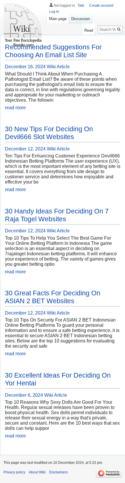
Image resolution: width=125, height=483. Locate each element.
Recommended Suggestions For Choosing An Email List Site (53, 51)
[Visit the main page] (23, 23)
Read (88, 30)
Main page (58, 19)
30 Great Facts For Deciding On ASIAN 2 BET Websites (52, 297)
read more (15, 107)
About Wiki (37, 472)
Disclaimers (58, 472)
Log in (54, 12)
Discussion (80, 19)
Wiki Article (58, 66)
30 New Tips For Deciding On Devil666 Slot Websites (49, 133)
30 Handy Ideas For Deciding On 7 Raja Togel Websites (57, 215)
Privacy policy (14, 472)
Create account (101, 5)
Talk (81, 5)
